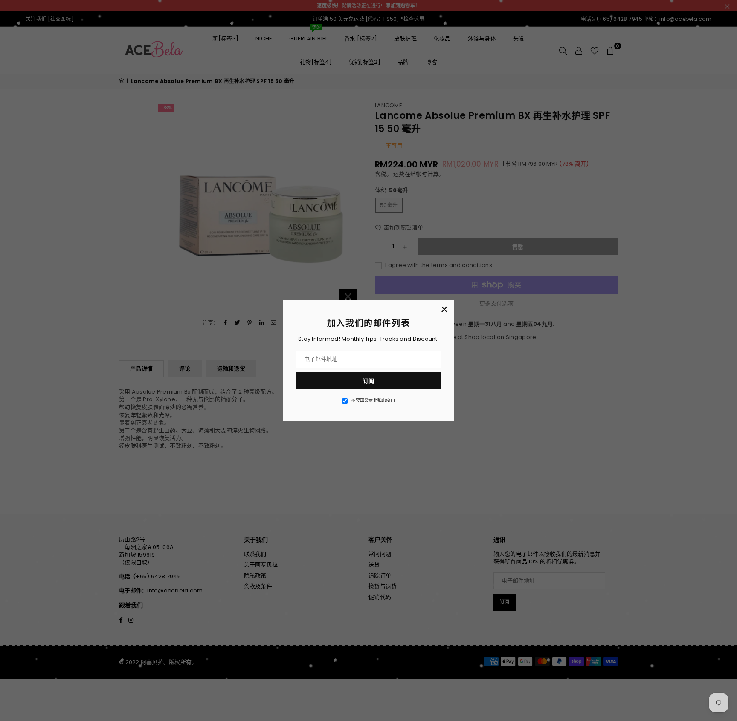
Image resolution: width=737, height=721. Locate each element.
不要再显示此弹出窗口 (373, 401)
